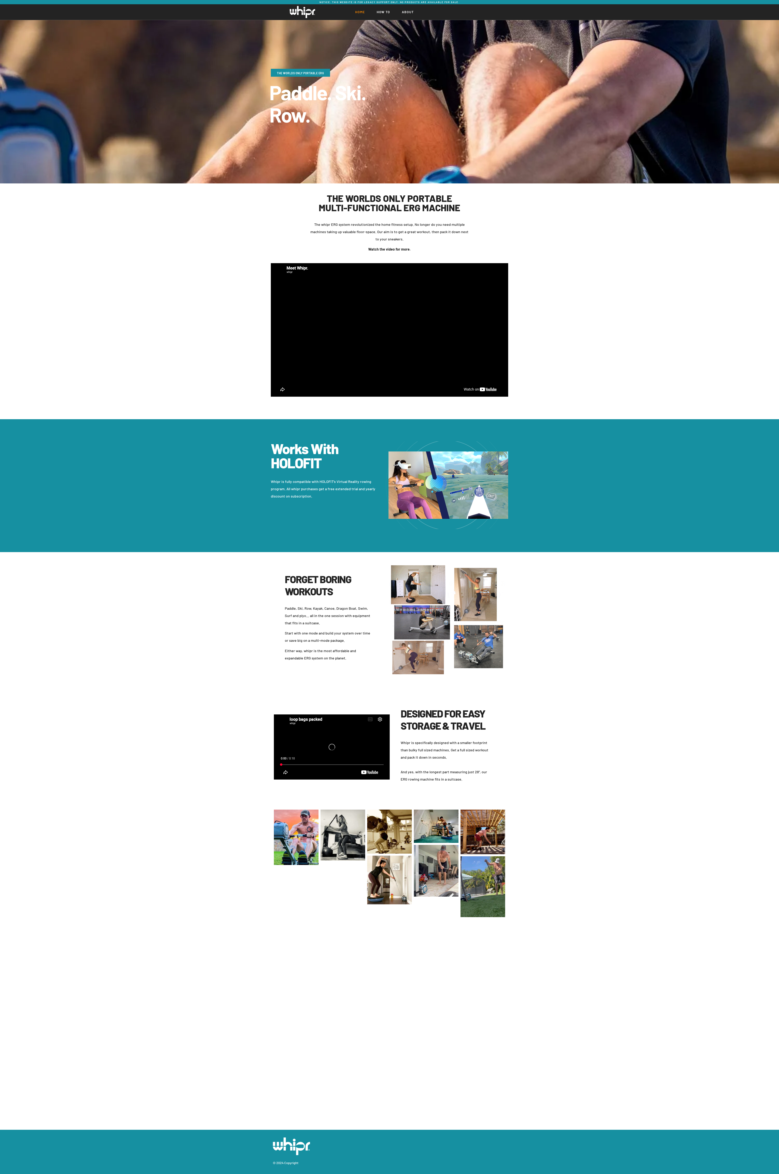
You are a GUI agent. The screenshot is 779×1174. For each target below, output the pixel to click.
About (408, 12)
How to (383, 12)
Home (360, 12)
